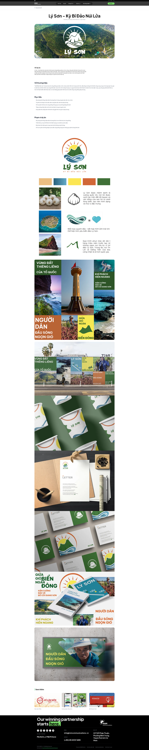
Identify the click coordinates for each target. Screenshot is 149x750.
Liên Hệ (110, 3)
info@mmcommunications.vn (76, 733)
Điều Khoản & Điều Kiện (99, 747)
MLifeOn (40, 737)
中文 (114, 0)
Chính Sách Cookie (108, 747)
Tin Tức (59, 3)
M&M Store (51, 737)
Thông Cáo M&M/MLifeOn (81, 747)
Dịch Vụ (78, 3)
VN (108, 0)
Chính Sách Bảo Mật (90, 747)
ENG (111, 0)
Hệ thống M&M (86, 3)
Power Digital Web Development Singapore (50, 747)
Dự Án (64, 3)
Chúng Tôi (70, 3)
